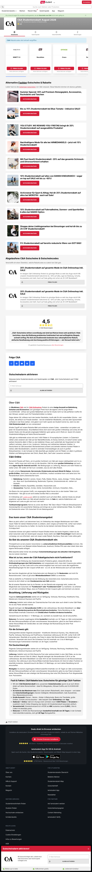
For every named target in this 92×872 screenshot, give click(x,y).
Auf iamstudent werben (56, 803)
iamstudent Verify (54, 817)
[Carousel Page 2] (36, 76)
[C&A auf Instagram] (11, 363)
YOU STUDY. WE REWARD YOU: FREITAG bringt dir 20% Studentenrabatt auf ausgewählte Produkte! (47, 126)
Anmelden (86, 2)
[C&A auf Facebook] (27, 363)
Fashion (22, 82)
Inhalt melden (12, 722)
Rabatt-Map (32, 11)
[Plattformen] (54, 2)
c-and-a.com (27, 497)
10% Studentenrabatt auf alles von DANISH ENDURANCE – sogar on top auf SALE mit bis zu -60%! (51, 177)
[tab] (14, 33)
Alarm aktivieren (46, 390)
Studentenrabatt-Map (56, 781)
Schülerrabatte (11, 817)
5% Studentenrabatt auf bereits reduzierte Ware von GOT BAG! (50, 243)
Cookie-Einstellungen (13, 835)
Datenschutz (10, 830)
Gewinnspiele (44, 11)
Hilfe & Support (11, 781)
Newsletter (52, 795)
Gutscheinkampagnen (56, 808)
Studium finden (11, 808)
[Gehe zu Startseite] (46, 2)
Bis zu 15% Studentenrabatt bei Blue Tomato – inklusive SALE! (50, 109)
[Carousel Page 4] (76, 76)
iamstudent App (53, 790)
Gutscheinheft (53, 786)
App (53, 11)
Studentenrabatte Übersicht (58, 772)
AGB (7, 844)
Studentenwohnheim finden (16, 803)
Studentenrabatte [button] (8, 11)
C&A (21, 407)
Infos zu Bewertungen (14, 839)
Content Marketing (54, 812)
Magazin (61, 11)
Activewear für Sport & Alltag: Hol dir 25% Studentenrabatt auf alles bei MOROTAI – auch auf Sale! (50, 194)
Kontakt (8, 786)
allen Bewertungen (57, 345)
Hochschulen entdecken (14, 812)
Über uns (9, 772)
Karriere (8, 777)
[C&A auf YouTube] (22, 363)
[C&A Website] (32, 363)
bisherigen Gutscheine (27, 87)
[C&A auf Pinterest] (17, 363)
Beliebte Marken (54, 777)
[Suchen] (3, 6)
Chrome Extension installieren (47, 739)
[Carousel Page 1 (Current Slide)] (16, 76)
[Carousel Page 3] (56, 76)
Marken (22, 11)
